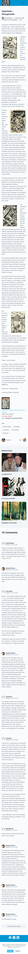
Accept (10, 951)
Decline (17, 951)
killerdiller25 (9, 828)
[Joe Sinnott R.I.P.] (14, 462)
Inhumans (17, 426)
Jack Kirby (6, 429)
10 (21, 19)
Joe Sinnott (15, 429)
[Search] (25, 3)
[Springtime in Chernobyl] (14, 511)
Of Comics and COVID (8, 498)
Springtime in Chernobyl (9, 523)
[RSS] (17, 937)
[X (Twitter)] (14, 937)
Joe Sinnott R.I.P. (7, 474)
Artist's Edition (7, 426)
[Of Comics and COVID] (14, 486)
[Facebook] (10, 937)
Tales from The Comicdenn (10, 19)
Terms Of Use (16, 947)
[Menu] (23, 3)
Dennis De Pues (10, 568)
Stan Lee (5, 433)
